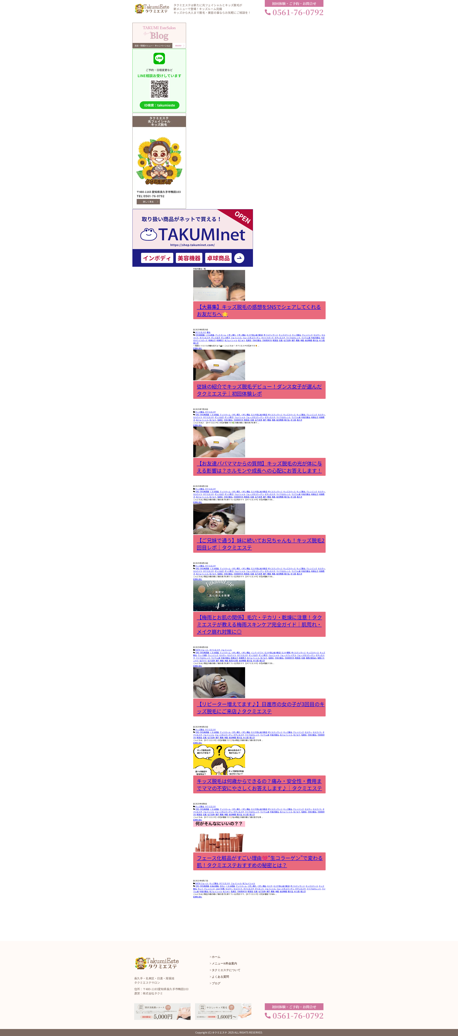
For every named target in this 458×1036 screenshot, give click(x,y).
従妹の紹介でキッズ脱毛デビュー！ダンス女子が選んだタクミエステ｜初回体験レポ (259, 390)
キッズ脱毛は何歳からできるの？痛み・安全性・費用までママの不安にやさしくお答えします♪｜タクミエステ (259, 784)
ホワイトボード (267, 337)
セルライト (197, 417)
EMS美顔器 (200, 335)
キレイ (200, 888)
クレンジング (307, 335)
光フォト (241, 340)
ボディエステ (280, 337)
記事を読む (197, 348)
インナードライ (257, 652)
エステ (269, 886)
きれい (222, 886)
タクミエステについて (226, 970)
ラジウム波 (305, 337)
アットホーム (220, 335)
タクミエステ (200, 332)
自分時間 (308, 340)
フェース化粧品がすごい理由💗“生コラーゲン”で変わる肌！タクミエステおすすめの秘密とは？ (260, 861)
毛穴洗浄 (287, 340)
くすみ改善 (209, 335)
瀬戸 (293, 340)
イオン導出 (241, 335)
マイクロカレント (293, 337)
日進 (280, 340)
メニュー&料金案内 (224, 963)
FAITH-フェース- (201, 649)
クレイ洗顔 (202, 655)
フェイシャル (236, 337)
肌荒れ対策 (233, 660)
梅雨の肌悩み (311, 657)
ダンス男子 (225, 337)
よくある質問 (220, 976)
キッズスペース (285, 335)
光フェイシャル (231, 340)
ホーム (216, 956)
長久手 (196, 343)
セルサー (317, 335)
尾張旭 (275, 340)
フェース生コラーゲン (251, 337)
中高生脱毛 (315, 337)
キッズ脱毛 (296, 335)
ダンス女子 (215, 337)
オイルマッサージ (271, 335)
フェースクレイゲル (288, 655)
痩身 (297, 340)
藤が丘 (315, 340)
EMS (197, 414)
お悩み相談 (214, 886)
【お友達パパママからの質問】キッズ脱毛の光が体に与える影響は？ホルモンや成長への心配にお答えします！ (259, 467)
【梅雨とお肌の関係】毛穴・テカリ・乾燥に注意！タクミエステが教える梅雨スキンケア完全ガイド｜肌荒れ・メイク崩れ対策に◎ (259, 624)
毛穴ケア (203, 660)
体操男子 (220, 340)
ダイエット (259, 888)
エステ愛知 (285, 652)
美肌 (302, 340)
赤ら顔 (322, 340)
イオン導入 (231, 335)
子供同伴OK (267, 340)
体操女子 (212, 340)
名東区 (248, 340)
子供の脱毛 (256, 340)
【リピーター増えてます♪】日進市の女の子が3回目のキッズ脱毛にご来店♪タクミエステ (261, 707)
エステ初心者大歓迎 (255, 335)
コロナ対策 (220, 888)
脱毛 (208, 332)
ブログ (216, 983)
